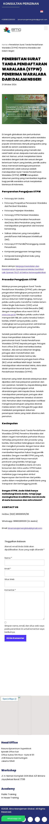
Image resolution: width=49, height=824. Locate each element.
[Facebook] (4, 11)
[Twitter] (10, 11)
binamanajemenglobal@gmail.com (25, 528)
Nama (8, 558)
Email (8, 568)
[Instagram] (22, 11)
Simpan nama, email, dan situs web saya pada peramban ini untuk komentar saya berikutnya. (24, 628)
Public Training (8, 794)
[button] (46, 28)
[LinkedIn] (16, 11)
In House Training (10, 797)
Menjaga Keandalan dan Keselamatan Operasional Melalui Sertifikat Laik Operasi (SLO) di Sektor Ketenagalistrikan (24, 269)
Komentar (10, 590)
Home (4, 44)
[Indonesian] (42, 11)
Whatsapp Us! (14, 818)
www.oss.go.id (9, 314)
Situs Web (9, 579)
